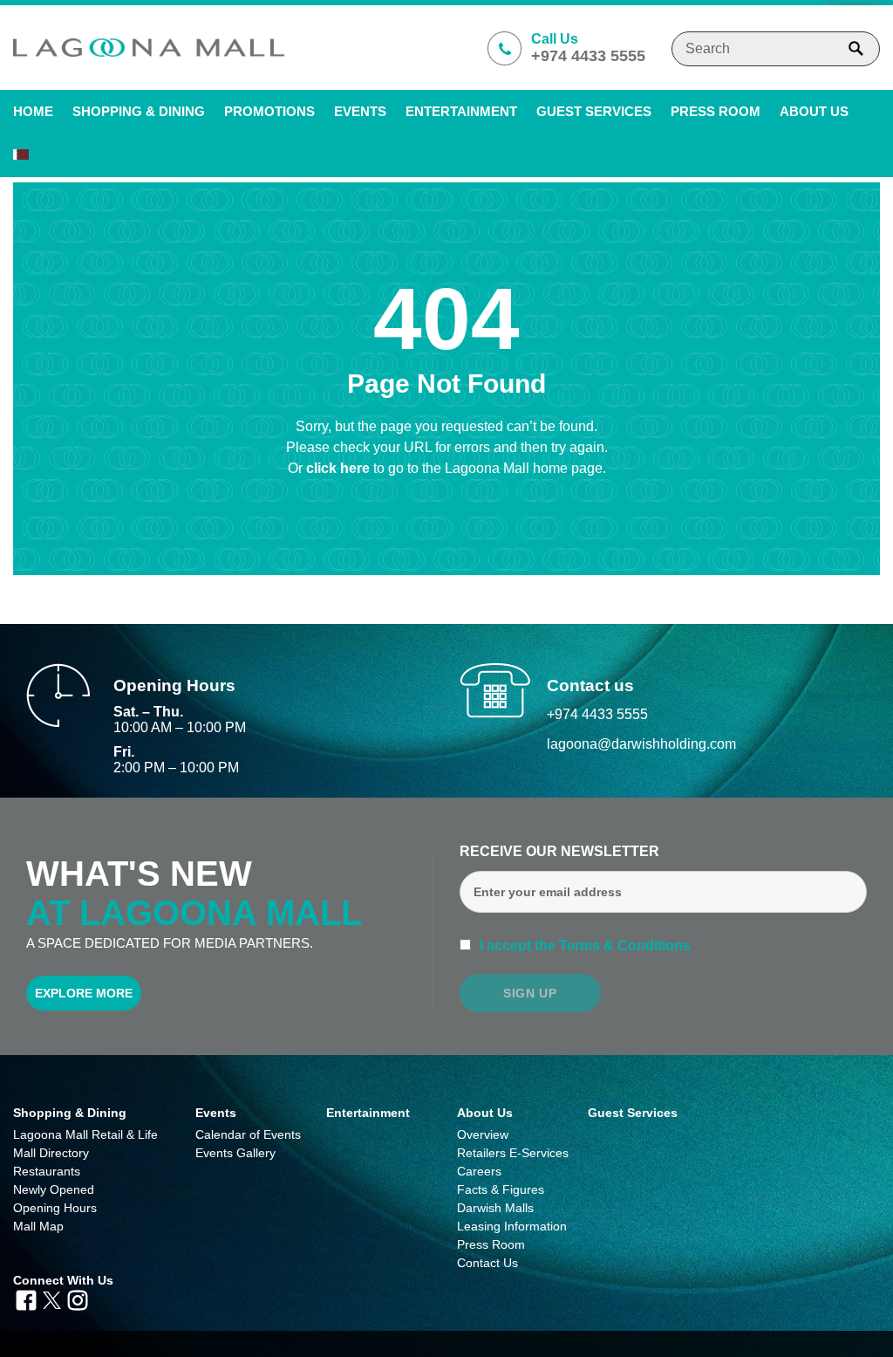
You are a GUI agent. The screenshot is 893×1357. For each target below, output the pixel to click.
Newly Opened (53, 1189)
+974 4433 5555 (597, 714)
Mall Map (38, 1226)
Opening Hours (55, 1208)
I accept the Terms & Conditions (583, 945)
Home (33, 111)
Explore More (84, 993)
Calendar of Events (248, 1134)
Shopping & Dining (69, 1113)
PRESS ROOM (715, 111)
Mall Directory (51, 1153)
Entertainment (461, 111)
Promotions (269, 111)
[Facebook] (26, 1299)
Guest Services (593, 111)
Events (360, 111)
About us (814, 111)
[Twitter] (52, 1299)
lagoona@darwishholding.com (641, 744)
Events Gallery (235, 1153)
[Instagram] (78, 1299)
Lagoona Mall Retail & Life (85, 1134)
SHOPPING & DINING (138, 111)
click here (339, 468)
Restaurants (46, 1171)
